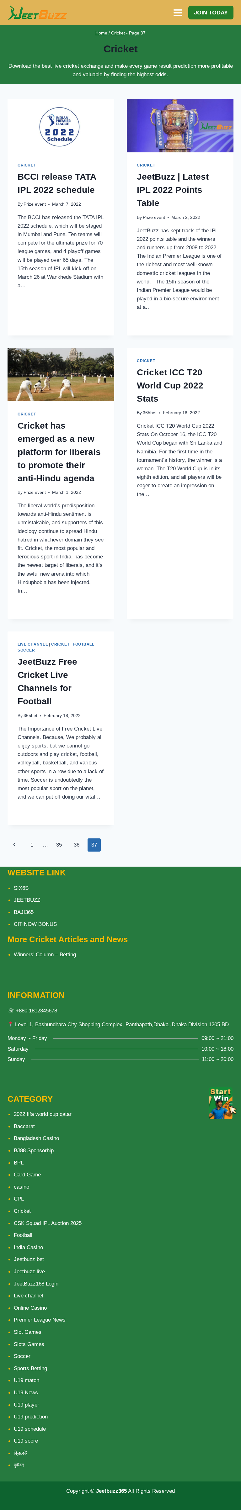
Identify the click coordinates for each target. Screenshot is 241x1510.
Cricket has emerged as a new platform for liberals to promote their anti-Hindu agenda (59, 452)
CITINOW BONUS (35, 924)
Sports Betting (30, 1368)
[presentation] (61, 125)
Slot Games (27, 1332)
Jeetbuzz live (29, 1272)
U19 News (26, 1393)
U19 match (26, 1380)
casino (21, 1187)
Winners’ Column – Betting (45, 955)
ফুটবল (19, 1465)
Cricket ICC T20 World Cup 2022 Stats (170, 385)
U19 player (26, 1405)
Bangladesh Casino (36, 1138)
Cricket (118, 32)
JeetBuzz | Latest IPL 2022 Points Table (173, 190)
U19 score (26, 1441)
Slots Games (29, 1344)
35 (59, 845)
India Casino (28, 1247)
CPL (19, 1199)
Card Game (27, 1175)
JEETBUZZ (27, 900)
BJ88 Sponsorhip (34, 1151)
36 (76, 845)
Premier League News (40, 1320)
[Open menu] (177, 12)
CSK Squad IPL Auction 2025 (48, 1223)
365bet (150, 412)
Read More (35, 299)
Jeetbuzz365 (111, 1491)
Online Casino (30, 1308)
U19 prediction (31, 1417)
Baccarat (24, 1126)
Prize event (35, 204)
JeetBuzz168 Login (36, 1284)
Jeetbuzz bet (29, 1259)
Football (83, 644)
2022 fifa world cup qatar (43, 1114)
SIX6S (21, 888)
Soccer (26, 650)
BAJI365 (24, 912)
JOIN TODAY (211, 12)
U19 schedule (30, 1429)
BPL (19, 1163)
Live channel (33, 644)
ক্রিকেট (20, 1453)
